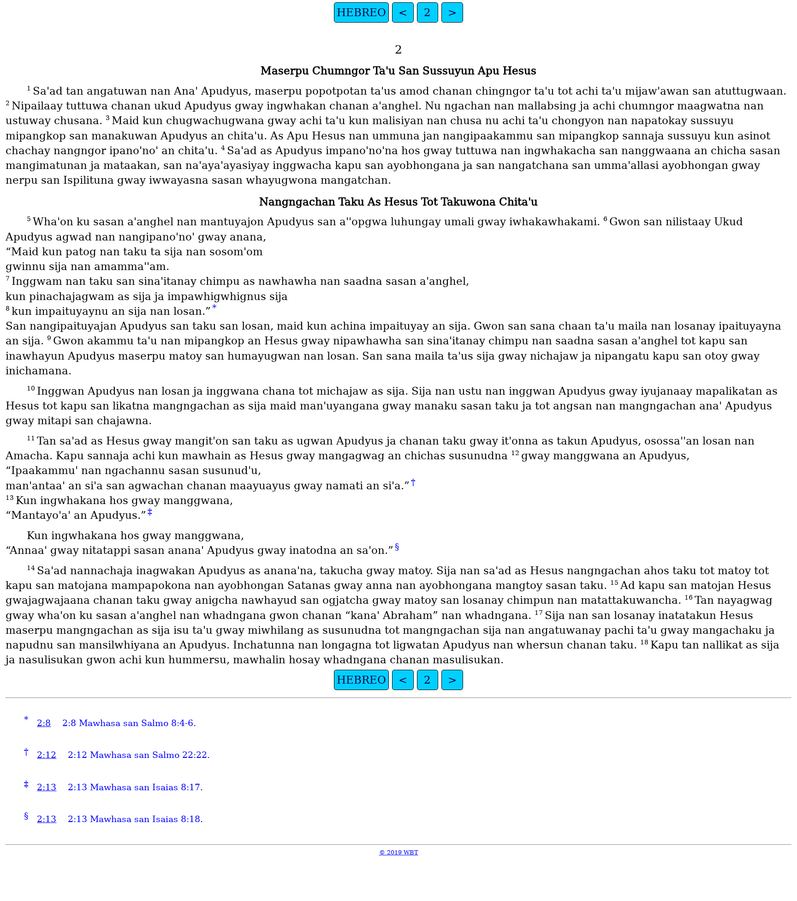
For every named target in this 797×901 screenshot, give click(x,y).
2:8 (44, 723)
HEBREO (361, 12)
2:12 (46, 755)
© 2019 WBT (398, 852)
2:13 (46, 787)
